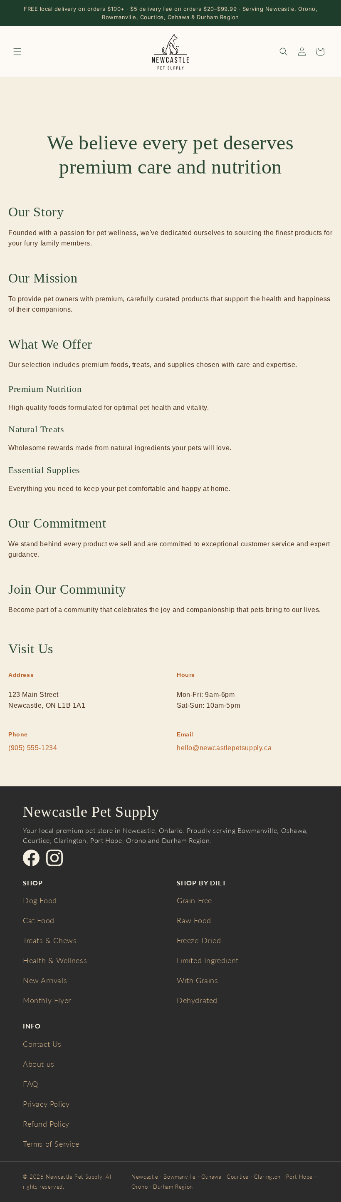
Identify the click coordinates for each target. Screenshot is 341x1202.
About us (38, 1063)
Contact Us (42, 1043)
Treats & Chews (50, 940)
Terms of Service (51, 1143)
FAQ (30, 1083)
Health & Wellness (55, 960)
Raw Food (194, 920)
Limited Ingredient (208, 960)
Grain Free (194, 900)
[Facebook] (31, 858)
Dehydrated (197, 1000)
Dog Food (40, 900)
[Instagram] (54, 858)
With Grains (197, 980)
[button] (17, 51)
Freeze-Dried (199, 940)
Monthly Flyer (47, 1000)
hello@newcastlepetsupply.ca (224, 747)
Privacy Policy (46, 1103)
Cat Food (38, 920)
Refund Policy (46, 1123)
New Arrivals (45, 980)
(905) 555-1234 (32, 747)
